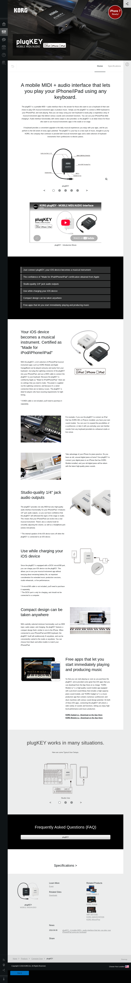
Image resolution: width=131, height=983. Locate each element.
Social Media (4, 970)
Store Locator (4, 63)
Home (4, 24)
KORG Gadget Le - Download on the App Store (84, 715)
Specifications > (65, 865)
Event (51, 886)
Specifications (114, 66)
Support (4, 55)
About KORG (4, 979)
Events (4, 47)
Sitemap (124, 959)
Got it (19, 973)
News (4, 960)
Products (4, 32)
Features (4, 40)
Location (4, 965)
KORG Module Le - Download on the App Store (84, 718)
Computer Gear (37, 959)
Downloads (53, 895)
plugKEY (65, 837)
